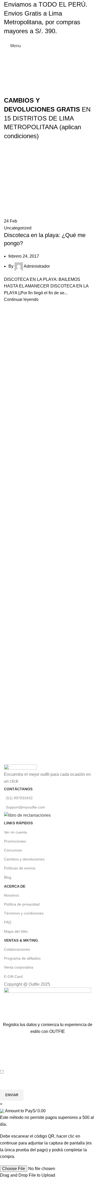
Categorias (50, 54)
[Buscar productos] (78, 46)
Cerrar (80, 66)
